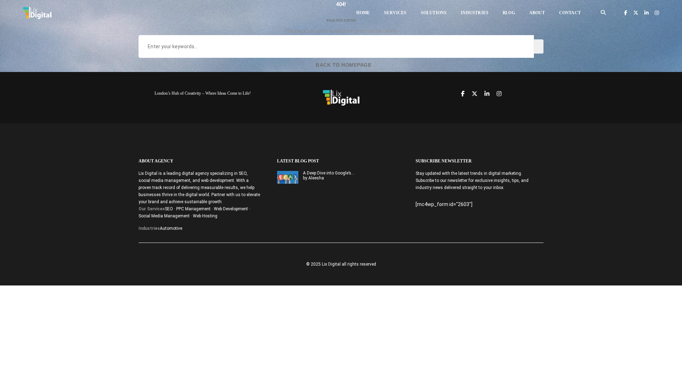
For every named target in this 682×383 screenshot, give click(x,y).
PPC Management (193, 208)
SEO (169, 208)
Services (395, 12)
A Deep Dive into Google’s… (328, 173)
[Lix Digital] (37, 12)
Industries (474, 12)
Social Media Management (164, 215)
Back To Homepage (343, 65)
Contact (570, 12)
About (537, 12)
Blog (509, 12)
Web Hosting (205, 215)
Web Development (231, 208)
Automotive (171, 228)
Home (363, 12)
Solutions (434, 12)
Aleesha (316, 178)
